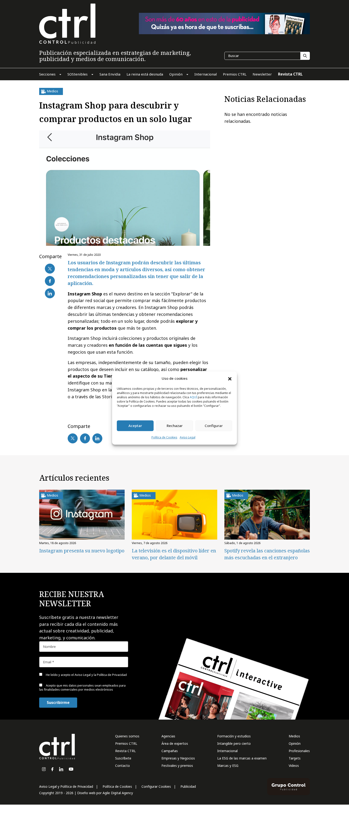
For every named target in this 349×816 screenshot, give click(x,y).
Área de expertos (174, 743)
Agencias (168, 736)
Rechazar (175, 425)
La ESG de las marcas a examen (242, 758)
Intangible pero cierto (234, 743)
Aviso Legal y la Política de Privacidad (101, 675)
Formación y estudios (234, 736)
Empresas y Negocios (178, 758)
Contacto (122, 765)
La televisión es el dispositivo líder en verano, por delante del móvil (174, 554)
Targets (295, 758)
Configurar (214, 425)
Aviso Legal (187, 437)
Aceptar (135, 425)
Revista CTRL (125, 751)
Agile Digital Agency (118, 793)
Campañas (169, 751)
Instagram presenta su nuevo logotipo (81, 550)
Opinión (295, 743)
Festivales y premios (177, 765)
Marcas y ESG (227, 765)
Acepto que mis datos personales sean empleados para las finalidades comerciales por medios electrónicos (82, 687)
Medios (294, 736)
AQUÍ (193, 397)
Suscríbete (123, 758)
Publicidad (188, 786)
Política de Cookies (164, 437)
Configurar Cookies (156, 786)
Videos (294, 765)
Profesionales (299, 751)
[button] (229, 378)
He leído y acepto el (86, 675)
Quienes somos (127, 736)
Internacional (227, 751)
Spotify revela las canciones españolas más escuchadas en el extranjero (267, 554)
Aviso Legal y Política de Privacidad (66, 786)
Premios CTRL (126, 743)
